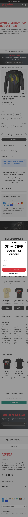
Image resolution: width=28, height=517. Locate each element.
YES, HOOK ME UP (14, 270)
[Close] (25, 242)
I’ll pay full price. (14, 273)
